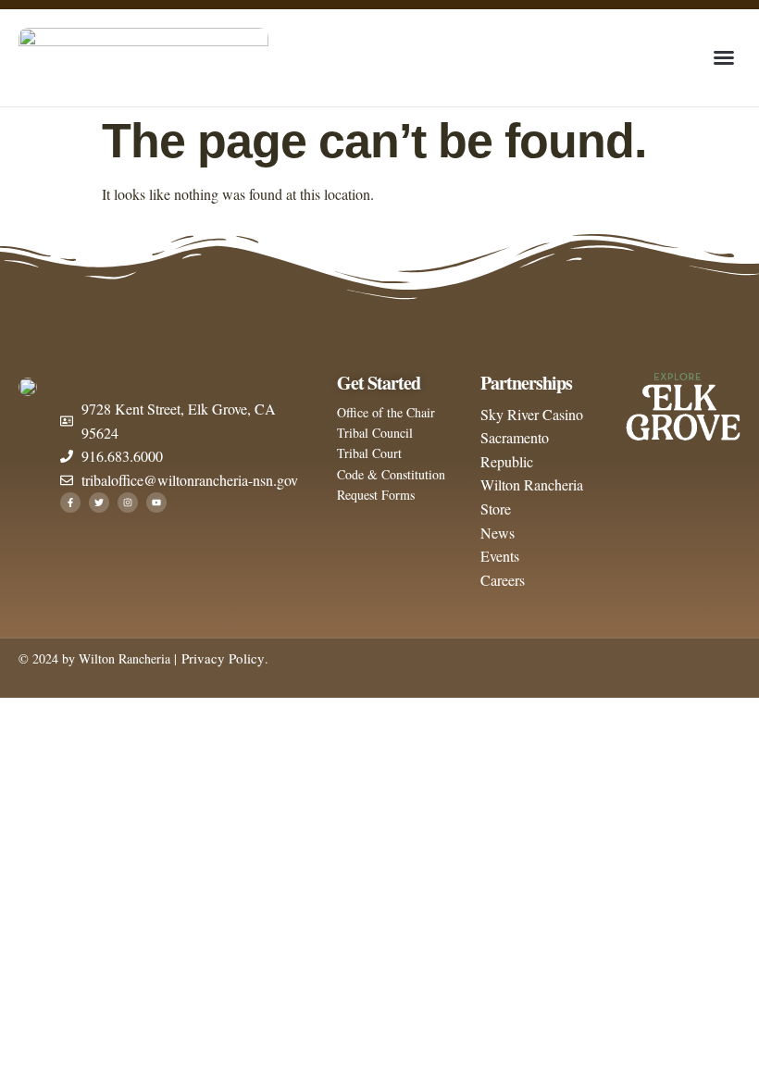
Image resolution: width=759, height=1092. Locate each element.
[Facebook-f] (70, 502)
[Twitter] (99, 502)
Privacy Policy (221, 658)
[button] (723, 57)
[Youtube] (156, 502)
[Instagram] (128, 502)
